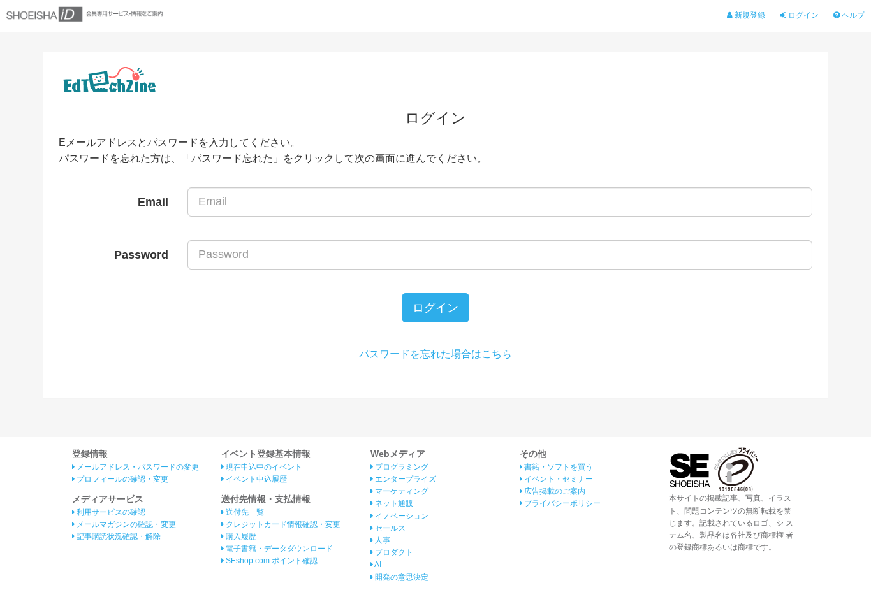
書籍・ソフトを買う (557, 467)
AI (377, 564)
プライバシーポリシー (561, 503)
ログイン (802, 15)
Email (153, 202)
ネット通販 (393, 503)
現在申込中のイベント (263, 467)
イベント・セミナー (557, 479)
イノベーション (400, 516)
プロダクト (393, 552)
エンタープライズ (404, 479)
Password (141, 254)
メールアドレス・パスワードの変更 (137, 467)
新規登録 (749, 15)
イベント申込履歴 (255, 479)
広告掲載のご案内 (553, 491)
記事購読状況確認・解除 (118, 536)
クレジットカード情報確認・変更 (282, 524)
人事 (381, 540)
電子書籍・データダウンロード (278, 548)
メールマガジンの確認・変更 (125, 524)
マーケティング (400, 491)
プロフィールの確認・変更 (121, 479)
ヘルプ (852, 15)
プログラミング (400, 467)
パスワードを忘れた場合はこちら (435, 354)
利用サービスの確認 (110, 512)
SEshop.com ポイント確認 (271, 560)
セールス (389, 528)
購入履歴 (240, 536)
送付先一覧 (244, 512)
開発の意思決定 (400, 577)
